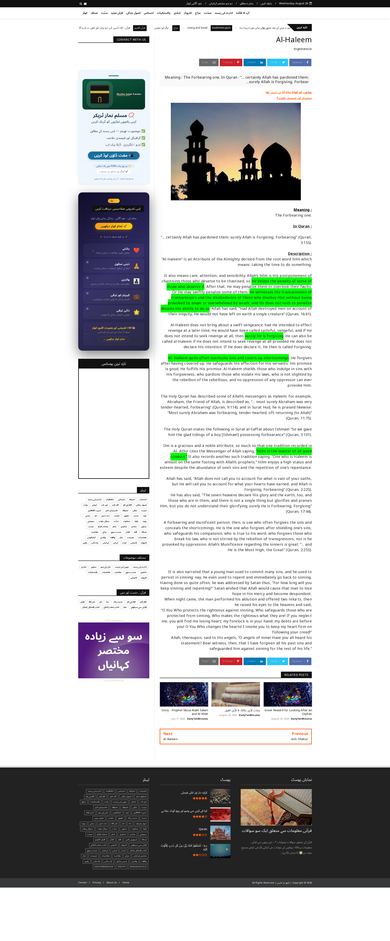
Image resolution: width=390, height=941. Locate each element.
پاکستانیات (163, 13)
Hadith (122, 867)
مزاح (198, 13)
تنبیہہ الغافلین (94, 510)
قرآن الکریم (163, 27)
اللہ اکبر (115, 505)
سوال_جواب (87, 829)
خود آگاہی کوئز (194, 3)
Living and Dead (221, 28)
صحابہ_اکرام (103, 527)
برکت (85, 505)
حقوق (126, 516)
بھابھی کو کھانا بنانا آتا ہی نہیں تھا (289, 92)
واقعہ (112, 538)
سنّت (104, 13)
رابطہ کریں (266, 3)
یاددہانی (94, 543)
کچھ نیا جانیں (295, 12)
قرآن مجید (117, 13)
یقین (85, 543)
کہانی (115, 543)
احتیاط (132, 500)
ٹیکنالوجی (91, 538)
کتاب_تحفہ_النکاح (111, 607)
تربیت (144, 510)
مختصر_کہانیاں (140, 856)
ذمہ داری (105, 516)
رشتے (88, 516)
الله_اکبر (143, 602)
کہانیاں (106, 543)
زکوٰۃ (136, 521)
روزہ (145, 521)
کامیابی (134, 543)
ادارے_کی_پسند (224, 13)
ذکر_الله (92, 602)
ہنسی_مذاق (121, 861)
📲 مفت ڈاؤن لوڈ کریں (113, 155)
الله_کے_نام (127, 505)
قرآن (128, 532)
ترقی (135, 510)
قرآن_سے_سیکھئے (139, 607)
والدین (103, 538)
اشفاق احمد (141, 797)
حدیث (136, 516)
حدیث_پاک (118, 602)
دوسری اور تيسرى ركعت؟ (294, 98)
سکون (144, 527)
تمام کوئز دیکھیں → (114, 339)
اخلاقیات (110, 500)
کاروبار (188, 13)
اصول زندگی (133, 13)
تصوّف (115, 807)
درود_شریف (141, 824)
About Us (112, 882)
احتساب (143, 500)
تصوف (125, 510)
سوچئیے (91, 521)
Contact (82, 882)
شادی (177, 13)
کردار (124, 543)
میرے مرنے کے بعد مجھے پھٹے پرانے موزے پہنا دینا (288, 28)
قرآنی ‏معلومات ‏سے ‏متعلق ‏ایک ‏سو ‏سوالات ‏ (277, 830)
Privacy (97, 882)
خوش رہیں (99, 818)
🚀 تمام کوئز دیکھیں (114, 226)
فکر (135, 532)
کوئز (85, 13)
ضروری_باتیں (131, 840)
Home (125, 882)
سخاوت (126, 521)
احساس (149, 13)
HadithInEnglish (245, 27)
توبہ (145, 516)
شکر (114, 527)
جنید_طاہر (90, 813)
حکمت (117, 516)
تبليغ (84, 802)
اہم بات (104, 505)
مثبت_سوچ (116, 532)
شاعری (124, 527)
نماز (121, 538)
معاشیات (142, 538)
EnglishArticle (303, 49)
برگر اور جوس (185, 28)
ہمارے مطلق (246, 3)
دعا (107, 602)
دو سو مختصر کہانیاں (221, 3)
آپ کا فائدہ (242, 13)
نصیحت (130, 538)
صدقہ (94, 13)
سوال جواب (104, 521)
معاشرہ (94, 532)
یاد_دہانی (108, 861)
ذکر (95, 516)
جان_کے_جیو (106, 567)
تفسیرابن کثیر (111, 510)
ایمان (94, 505)
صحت (207, 13)
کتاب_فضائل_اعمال (90, 607)
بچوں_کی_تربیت (85, 27)
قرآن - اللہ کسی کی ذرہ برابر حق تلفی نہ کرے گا (128, 28)
